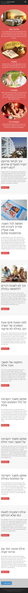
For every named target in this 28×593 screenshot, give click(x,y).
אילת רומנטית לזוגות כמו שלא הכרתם (13, 513)
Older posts (6, 583)
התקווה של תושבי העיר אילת (11, 363)
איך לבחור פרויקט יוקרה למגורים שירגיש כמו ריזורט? (14, 164)
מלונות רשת (14, 29)
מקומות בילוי (14, 122)
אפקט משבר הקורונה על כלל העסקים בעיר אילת (13, 402)
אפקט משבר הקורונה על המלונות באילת (13, 476)
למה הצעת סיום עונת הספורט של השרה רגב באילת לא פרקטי (13, 325)
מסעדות (14, 90)
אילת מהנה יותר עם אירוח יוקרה (13, 550)
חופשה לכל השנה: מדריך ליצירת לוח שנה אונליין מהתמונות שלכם (12, 228)
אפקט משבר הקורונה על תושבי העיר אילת (13, 440)
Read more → (5, 187)
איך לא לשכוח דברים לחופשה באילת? (13, 287)
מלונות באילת (8, 2)
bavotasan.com (18, 590)
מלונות (14, 62)
